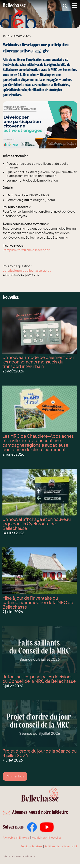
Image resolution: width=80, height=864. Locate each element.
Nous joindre (39, 837)
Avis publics (10, 837)
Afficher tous (15, 776)
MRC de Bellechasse (15, 5)
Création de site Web (12, 856)
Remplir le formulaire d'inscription (26, 250)
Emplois (24, 837)
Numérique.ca (29, 856)
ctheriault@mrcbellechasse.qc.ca (27, 270)
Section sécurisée (31, 846)
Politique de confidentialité (61, 846)
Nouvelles (55, 837)
